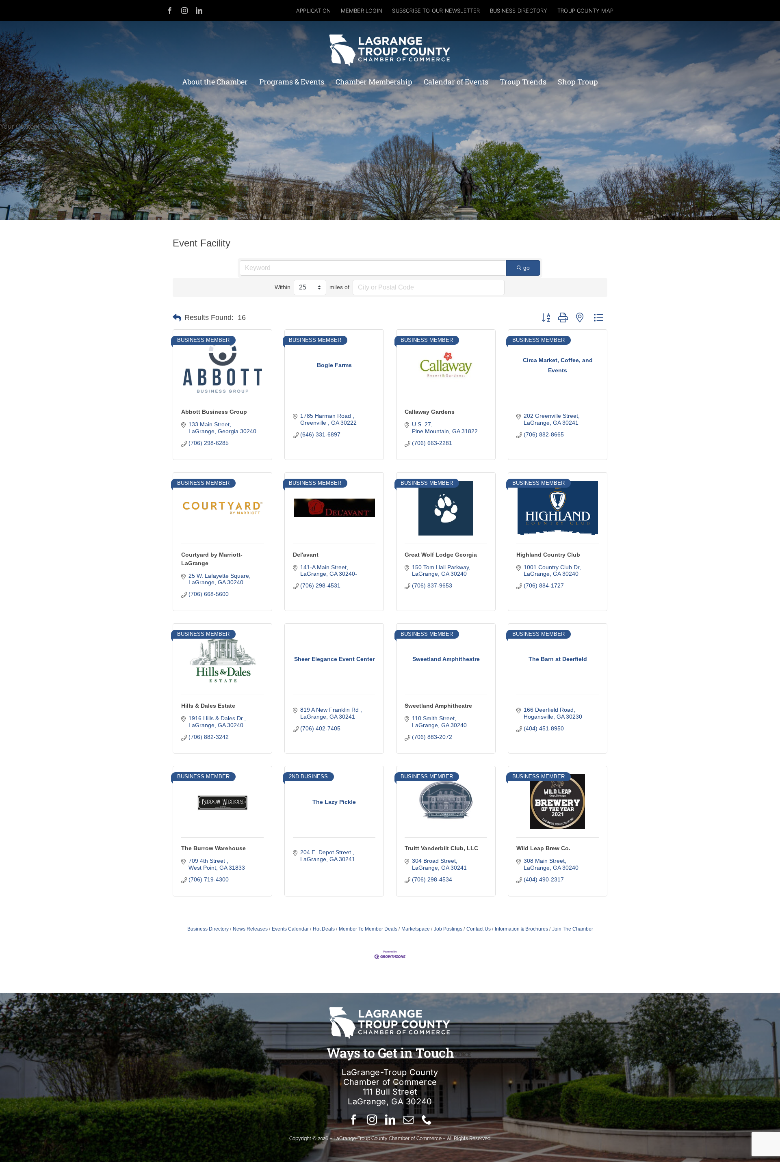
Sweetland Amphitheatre (438, 705)
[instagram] (184, 10)
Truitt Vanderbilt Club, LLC (441, 848)
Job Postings (448, 929)
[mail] (408, 1119)
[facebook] (170, 10)
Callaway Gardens (430, 411)
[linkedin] (199, 10)
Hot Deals (324, 929)
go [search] (526, 267)
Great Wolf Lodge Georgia (441, 554)
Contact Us (478, 929)
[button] (177, 317)
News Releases (250, 929)
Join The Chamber (572, 929)
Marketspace (415, 929)
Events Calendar (290, 929)
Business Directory (208, 929)
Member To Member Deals (368, 929)
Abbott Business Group (214, 411)
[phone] (427, 1119)
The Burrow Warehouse (213, 848)
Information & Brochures (521, 929)
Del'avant (305, 554)
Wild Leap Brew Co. (543, 848)
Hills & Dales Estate (208, 705)
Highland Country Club (548, 554)
